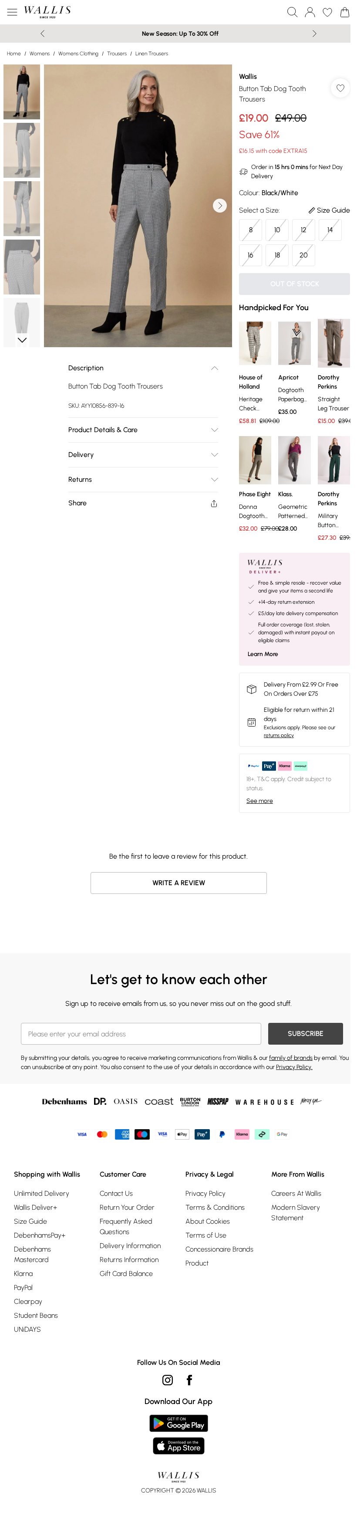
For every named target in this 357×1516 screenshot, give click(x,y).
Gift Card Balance (126, 1273)
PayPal (23, 1287)
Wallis (248, 76)
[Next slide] (314, 34)
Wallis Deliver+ (35, 1207)
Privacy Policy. (294, 1067)
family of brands (291, 1058)
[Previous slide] (42, 34)
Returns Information (129, 1259)
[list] (138, 205)
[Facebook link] (189, 1380)
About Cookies (207, 1221)
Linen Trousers (151, 54)
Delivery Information (130, 1246)
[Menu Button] (12, 12)
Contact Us (116, 1193)
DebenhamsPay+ (39, 1235)
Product (197, 1263)
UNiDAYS (27, 1329)
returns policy (279, 735)
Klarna (23, 1273)
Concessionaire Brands (219, 1249)
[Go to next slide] (220, 206)
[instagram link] (167, 1380)
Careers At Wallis (296, 1193)
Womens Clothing (78, 54)
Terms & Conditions (215, 1207)
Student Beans (36, 1315)
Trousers (117, 54)
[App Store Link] (178, 1434)
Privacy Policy (205, 1193)
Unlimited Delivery (41, 1193)
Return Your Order (127, 1207)
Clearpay (28, 1301)
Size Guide (30, 1221)
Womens (40, 54)
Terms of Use (205, 1235)
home (14, 54)
